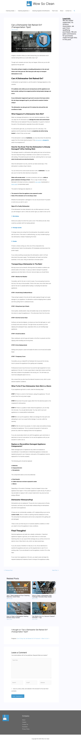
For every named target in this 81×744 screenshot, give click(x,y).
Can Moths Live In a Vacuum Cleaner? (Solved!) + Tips (43, 617)
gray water (38, 182)
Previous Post (8, 570)
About (61, 10)
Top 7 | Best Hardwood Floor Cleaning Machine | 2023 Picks (18, 596)
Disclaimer (25, 726)
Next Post (55, 570)
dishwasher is (42, 140)
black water (14, 184)
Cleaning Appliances (23, 10)
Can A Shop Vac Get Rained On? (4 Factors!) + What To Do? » (33, 638)
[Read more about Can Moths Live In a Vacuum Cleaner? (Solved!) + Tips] (44, 608)
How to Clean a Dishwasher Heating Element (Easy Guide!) (17, 617)
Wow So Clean (43, 4)
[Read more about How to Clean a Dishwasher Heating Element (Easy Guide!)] (19, 608)
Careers (24, 722)
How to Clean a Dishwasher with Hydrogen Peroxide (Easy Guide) (42, 596)
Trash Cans (55, 10)
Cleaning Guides (10, 10)
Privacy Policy (25, 729)
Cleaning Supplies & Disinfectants (41, 10)
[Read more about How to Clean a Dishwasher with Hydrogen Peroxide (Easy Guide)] (44, 587)
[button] (74, 10)
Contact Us (68, 10)
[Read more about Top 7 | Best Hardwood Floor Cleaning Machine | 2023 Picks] (19, 587)
